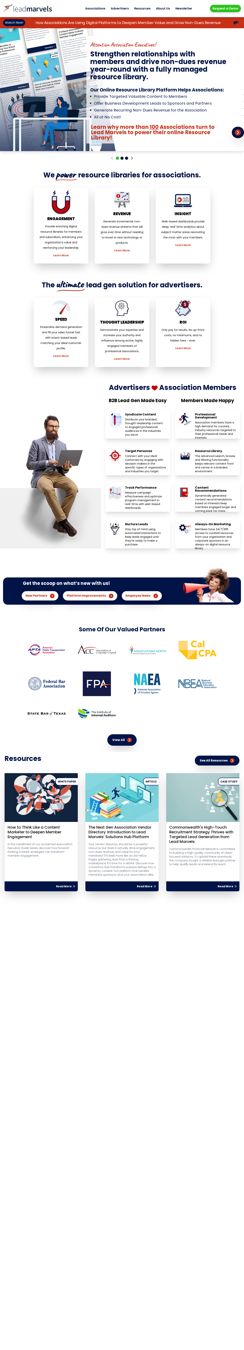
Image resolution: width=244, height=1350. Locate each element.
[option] (122, 89)
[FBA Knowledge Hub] (46, 684)
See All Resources (214, 760)
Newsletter (183, 8)
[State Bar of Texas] (46, 714)
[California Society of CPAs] (197, 650)
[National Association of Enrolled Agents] (147, 683)
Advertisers (120, 8)
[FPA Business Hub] (97, 683)
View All (118, 740)
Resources (142, 8)
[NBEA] (197, 683)
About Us (163, 8)
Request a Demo (225, 8)
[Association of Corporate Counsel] (97, 649)
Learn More (61, 255)
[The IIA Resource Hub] (97, 713)
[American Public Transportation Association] (46, 650)
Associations (95, 8)
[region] (122, 89)
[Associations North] (147, 650)
